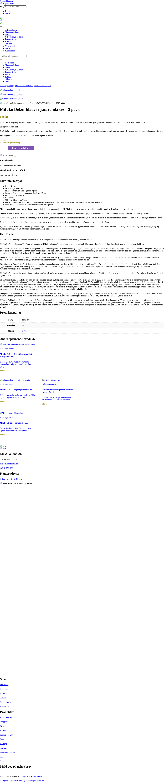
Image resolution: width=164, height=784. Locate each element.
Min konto (4, 685)
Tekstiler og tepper (7, 752)
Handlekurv (5, 689)
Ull (1, 757)
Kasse (2, 693)
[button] (82, 181)
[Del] (155, 3)
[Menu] (1, 26)
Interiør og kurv (6, 735)
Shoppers (4, 722)
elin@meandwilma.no (9, 464)
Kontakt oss (5, 706)
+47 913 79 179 (6, 468)
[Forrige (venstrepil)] (4, 392)
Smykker (3, 748)
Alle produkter (6, 717)
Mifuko (24, 331)
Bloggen (8, 11)
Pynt (2, 739)
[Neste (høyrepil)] (159, 392)
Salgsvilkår (25, 776)
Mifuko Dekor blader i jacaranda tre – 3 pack (33, 86)
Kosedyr (3, 743)
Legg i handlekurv (21, 148)
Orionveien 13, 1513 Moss (11, 479)
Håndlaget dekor (6, 86)
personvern (37, 776)
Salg (2, 761)
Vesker (3, 726)
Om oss (8, 13)
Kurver (3, 730)
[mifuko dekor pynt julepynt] (82, 90)
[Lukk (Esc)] (161, 3)
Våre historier (5, 702)
